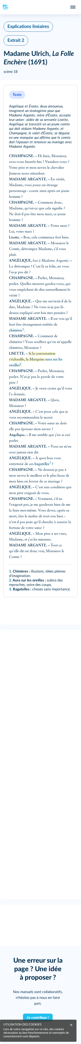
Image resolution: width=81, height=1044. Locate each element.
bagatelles (41, 464)
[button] (40, 341)
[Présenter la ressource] (68, 95)
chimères (15, 330)
